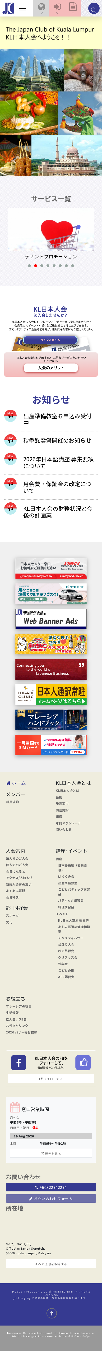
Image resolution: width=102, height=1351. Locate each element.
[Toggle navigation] (24, 8)
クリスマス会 (67, 957)
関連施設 (62, 810)
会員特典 (12, 897)
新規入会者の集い (19, 884)
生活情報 (12, 1012)
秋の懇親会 (66, 951)
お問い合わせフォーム (53, 1198)
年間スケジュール (68, 823)
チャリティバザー (70, 938)
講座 (59, 859)
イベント (62, 914)
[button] (41, 8)
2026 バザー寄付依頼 (21, 1032)
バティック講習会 (70, 900)
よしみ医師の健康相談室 (74, 929)
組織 (59, 816)
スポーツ (12, 915)
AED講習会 (66, 977)
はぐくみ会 (66, 876)
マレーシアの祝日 (19, 1006)
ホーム (18, 782)
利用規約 (12, 802)
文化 (9, 922)
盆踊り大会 (66, 944)
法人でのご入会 (17, 858)
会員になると (15, 871)
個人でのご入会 (17, 865)
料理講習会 (66, 907)
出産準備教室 (67, 883)
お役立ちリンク (17, 1025)
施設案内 (62, 803)
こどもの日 (66, 970)
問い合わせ (64, 829)
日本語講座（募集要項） (72, 867)
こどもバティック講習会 (74, 891)
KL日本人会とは (67, 790)
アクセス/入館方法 (19, 878)
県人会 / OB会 (16, 1019)
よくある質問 (15, 890)
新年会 (63, 964)
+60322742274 (52, 1187)
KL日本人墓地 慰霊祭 (73, 920)
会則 (59, 797)
